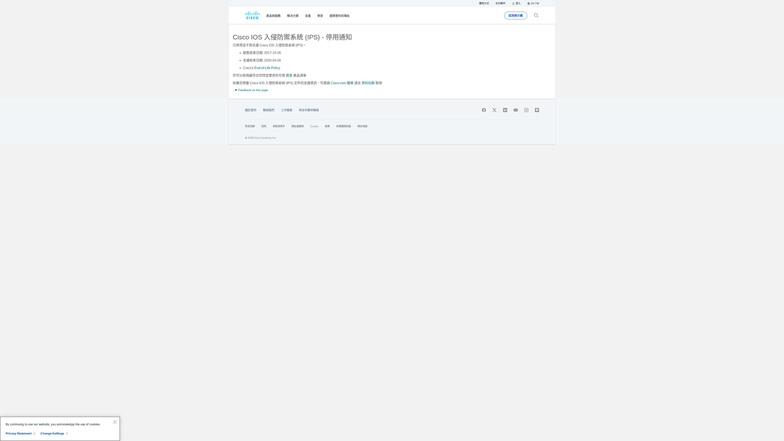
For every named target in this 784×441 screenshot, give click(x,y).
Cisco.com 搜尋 (342, 83)
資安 (289, 75)
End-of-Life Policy (267, 68)
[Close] (115, 422)
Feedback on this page (252, 90)
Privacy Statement (18, 433)
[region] (60, 428)
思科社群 (368, 83)
